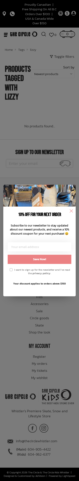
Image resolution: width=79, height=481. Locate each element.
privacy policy (41, 273)
